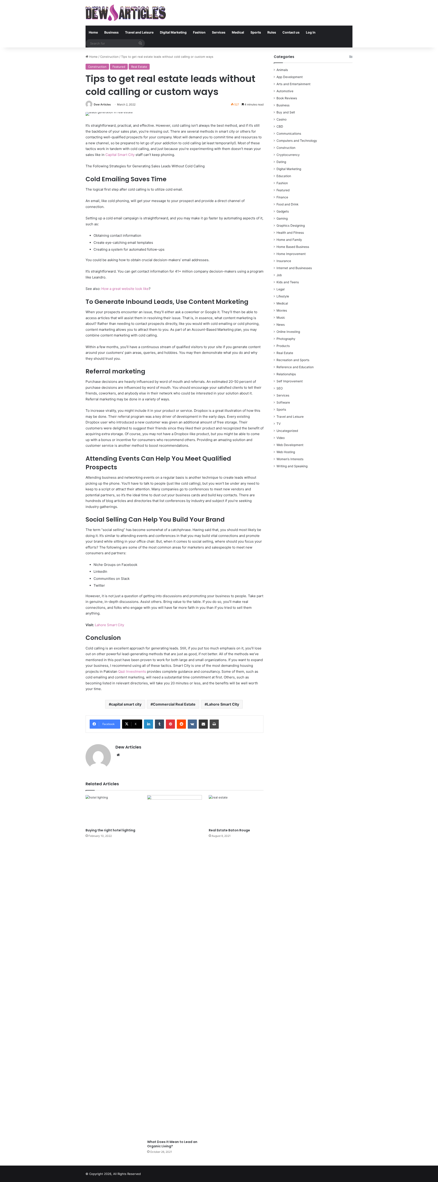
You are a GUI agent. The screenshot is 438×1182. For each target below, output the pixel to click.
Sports (255, 32)
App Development (289, 77)
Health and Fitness (290, 232)
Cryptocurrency (288, 155)
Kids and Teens (287, 282)
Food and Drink (287, 204)
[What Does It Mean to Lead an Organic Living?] (174, 966)
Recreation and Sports (292, 360)
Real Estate (139, 66)
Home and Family (289, 240)
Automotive (284, 91)
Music (280, 317)
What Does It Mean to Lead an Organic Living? (172, 1144)
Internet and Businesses (294, 268)
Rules (271, 32)
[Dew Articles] (126, 13)
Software (283, 402)
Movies (281, 310)
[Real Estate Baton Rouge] (236, 810)
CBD (279, 126)
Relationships (286, 374)
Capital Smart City (120, 154)
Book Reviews (286, 98)
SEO (279, 388)
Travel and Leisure (139, 32)
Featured (118, 66)
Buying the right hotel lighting (110, 830)
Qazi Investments (131, 671)
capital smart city (126, 704)
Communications (288, 133)
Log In (310, 32)
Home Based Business (292, 247)
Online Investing (288, 332)
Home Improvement (291, 254)
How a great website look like (125, 288)
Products (283, 346)
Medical (238, 32)
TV (278, 424)
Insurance (283, 261)
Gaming (282, 218)
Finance (282, 197)
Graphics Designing (290, 225)
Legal (280, 289)
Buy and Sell (285, 112)
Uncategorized (287, 431)
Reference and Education (295, 367)
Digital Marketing (173, 32)
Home (93, 32)
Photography (285, 339)
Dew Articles (102, 104)
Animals (282, 70)
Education (283, 176)
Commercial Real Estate (174, 704)
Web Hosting (285, 452)
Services (218, 32)
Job (279, 275)
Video (280, 438)
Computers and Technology (296, 140)
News (280, 324)
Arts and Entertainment (293, 84)
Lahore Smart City (109, 625)
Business (111, 32)
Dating (281, 162)
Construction (109, 56)
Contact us (291, 32)
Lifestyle (282, 296)
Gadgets (282, 211)
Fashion (199, 32)
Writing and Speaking (292, 466)
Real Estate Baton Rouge (229, 830)
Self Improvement (289, 381)
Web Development (289, 445)
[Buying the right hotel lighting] (113, 810)
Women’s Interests (289, 459)
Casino (281, 119)
